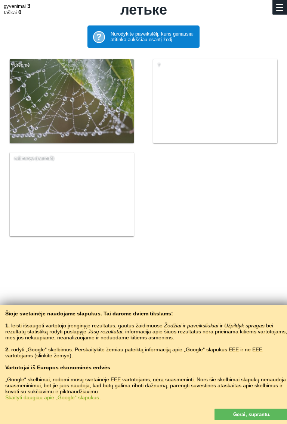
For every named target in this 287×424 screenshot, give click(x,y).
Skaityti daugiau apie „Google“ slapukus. (53, 397)
